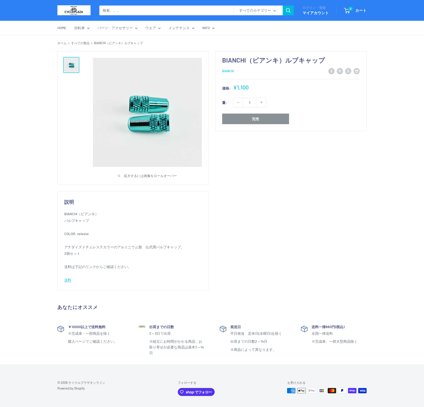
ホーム (62, 43)
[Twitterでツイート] (348, 70)
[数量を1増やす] (261, 102)
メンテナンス (179, 28)
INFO (206, 28)
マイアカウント (316, 12)
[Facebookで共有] (331, 70)
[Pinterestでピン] (340, 70)
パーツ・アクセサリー (115, 28)
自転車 (79, 28)
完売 (255, 118)
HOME (61, 28)
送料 (67, 280)
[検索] (288, 10)
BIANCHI (228, 71)
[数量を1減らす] (238, 102)
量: (224, 102)
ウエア (150, 28)
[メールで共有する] (357, 70)
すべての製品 (80, 43)
